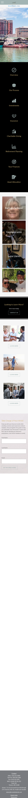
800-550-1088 (17, 777)
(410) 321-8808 (16, 775)
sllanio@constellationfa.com (14, 792)
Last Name (5, 447)
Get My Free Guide (9, 467)
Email (3, 458)
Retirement (14, 797)
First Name (5, 437)
